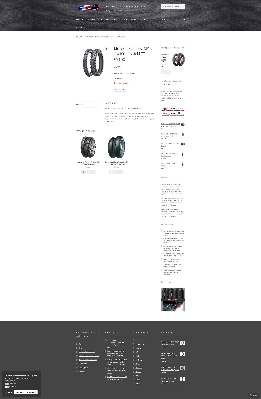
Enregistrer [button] (19, 392)
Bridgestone (139, 344)
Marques (134, 19)
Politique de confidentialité (114, 11)
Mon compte (144, 6)
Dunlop (138, 356)
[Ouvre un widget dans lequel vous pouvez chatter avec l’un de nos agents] (253, 395)
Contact (127, 11)
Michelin (138, 372)
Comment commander (131, 6)
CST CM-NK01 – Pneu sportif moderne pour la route (172, 260)
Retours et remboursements (89, 356)
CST (136, 352)
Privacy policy (83, 368)
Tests (145, 19)
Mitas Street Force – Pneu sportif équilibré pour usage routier (173, 255)
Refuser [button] (9, 392)
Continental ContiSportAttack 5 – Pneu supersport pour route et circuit (173, 233)
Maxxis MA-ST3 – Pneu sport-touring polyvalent (172, 265)
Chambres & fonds (93, 19)
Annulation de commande (88, 360)
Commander (123, 19)
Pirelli (137, 380)
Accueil (81, 36)
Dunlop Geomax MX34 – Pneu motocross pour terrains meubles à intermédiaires (172, 248)
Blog (113, 6)
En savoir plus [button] (10, 381)
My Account (83, 364)
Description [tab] (80, 104)
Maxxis (137, 364)
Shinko (137, 384)
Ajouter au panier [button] (88, 172)
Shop (86, 36)
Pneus (78, 19)
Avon (137, 340)
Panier (120, 6)
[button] (106, 49)
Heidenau (138, 360)
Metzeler (138, 368)
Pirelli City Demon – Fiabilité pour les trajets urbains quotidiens (172, 272)
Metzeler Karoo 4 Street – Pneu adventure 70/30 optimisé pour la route (173, 241)
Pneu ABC (109, 19)
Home (107, 6)
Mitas (137, 376)
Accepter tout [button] (31, 392)
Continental (139, 348)
